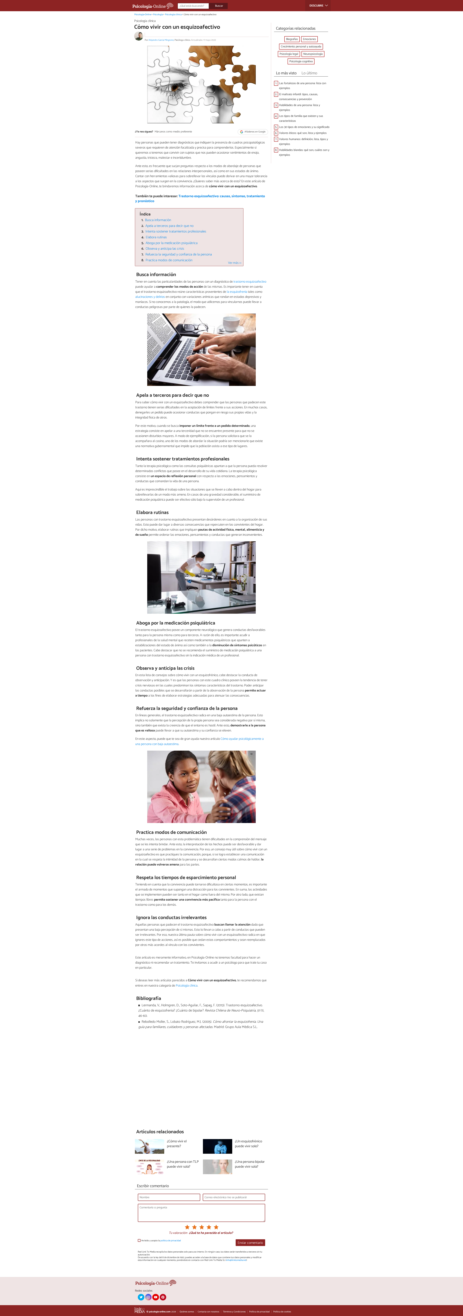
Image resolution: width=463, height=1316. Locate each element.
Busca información (158, 220)
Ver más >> (234, 263)
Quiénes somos (187, 1311)
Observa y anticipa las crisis (165, 248)
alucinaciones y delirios (150, 297)
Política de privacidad (259, 1311)
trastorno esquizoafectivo (249, 281)
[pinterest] (163, 1297)
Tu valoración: (178, 1233)
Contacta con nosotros (208, 1311)
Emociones (309, 39)
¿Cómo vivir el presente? (177, 1144)
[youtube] (155, 1297)
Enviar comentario (250, 1243)
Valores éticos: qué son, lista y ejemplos (303, 133)
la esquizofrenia (237, 292)
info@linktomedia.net (236, 1260)
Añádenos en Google (255, 132)
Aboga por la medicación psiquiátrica (171, 243)
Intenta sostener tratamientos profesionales (175, 231)
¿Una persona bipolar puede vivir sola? (250, 1164)
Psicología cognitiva (301, 61)
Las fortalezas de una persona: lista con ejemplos (302, 86)
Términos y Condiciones (234, 1311)
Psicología (158, 14)
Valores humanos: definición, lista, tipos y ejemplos (303, 142)
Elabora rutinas (156, 237)
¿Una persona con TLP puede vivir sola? (183, 1164)
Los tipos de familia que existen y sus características (301, 118)
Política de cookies (282, 1311)
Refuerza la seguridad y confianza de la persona (178, 254)
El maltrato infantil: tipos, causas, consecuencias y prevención (298, 97)
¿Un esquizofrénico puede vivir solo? (248, 1144)
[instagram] (148, 1297)
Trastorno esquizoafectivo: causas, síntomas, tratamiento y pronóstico (200, 198)
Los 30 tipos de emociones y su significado (304, 127)
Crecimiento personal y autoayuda (301, 46)
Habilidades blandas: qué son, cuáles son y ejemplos (304, 152)
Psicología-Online (142, 14)
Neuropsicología (313, 54)
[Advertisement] (201, 1079)
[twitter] (141, 1297)
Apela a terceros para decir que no (169, 226)
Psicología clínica (173, 14)
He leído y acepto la (161, 1240)
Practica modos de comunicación (169, 260)
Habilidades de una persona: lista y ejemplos (299, 108)
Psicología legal (289, 54)
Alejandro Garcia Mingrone (161, 40)
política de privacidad (170, 1241)
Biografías (292, 39)
